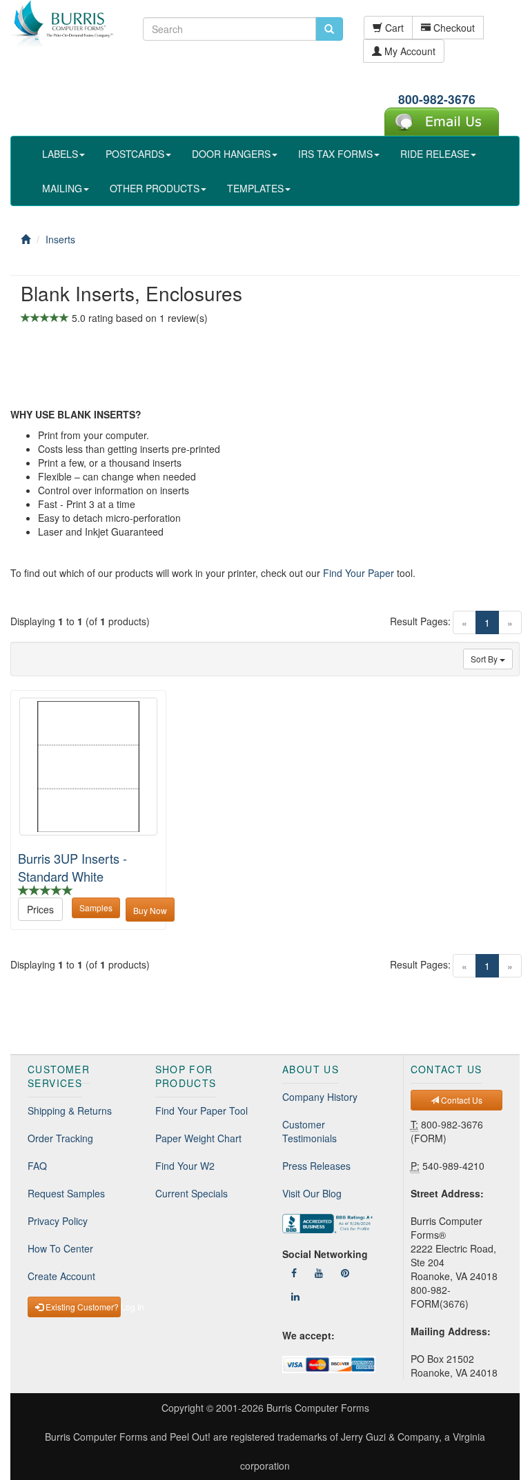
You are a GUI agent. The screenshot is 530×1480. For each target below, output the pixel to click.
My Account (408, 51)
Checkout (453, 27)
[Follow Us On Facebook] (294, 1272)
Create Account (61, 1276)
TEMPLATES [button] (255, 188)
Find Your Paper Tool (201, 1110)
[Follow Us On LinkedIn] (295, 1296)
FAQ (37, 1166)
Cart (393, 27)
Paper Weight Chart (198, 1138)
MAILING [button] (62, 188)
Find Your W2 (185, 1166)
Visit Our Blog (312, 1193)
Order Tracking (60, 1138)
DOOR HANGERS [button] (231, 154)
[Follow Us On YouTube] (319, 1272)
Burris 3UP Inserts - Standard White (72, 867)
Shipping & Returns (70, 1110)
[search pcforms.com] (329, 29)
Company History (319, 1097)
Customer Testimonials (309, 1131)
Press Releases (316, 1166)
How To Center (60, 1248)
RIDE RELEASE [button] (434, 154)
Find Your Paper (358, 573)
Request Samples (66, 1193)
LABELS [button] (60, 154)
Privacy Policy (58, 1221)
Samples (95, 907)
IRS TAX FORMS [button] (335, 154)
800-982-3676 (436, 99)
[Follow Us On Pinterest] (345, 1272)
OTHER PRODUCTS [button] (154, 188)
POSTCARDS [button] (135, 154)
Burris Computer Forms (317, 1408)
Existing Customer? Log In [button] (82, 1306)
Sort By (485, 659)
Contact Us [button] (460, 1100)
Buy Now (150, 910)
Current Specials (191, 1193)
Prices (40, 909)
